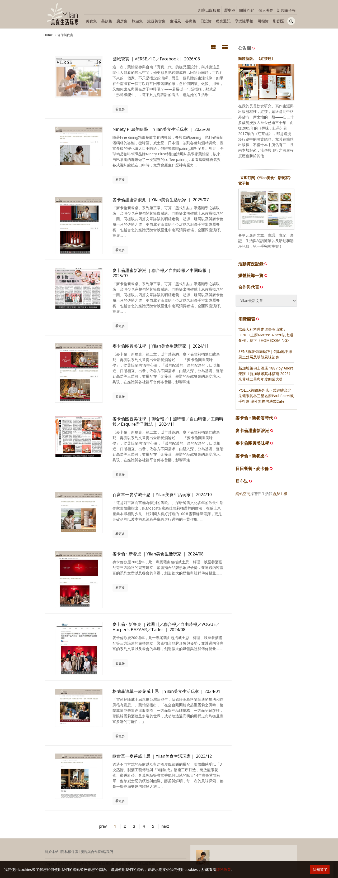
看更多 (120, 109)
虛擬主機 (280, 493)
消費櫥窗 (246, 319)
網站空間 (243, 493)
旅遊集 (137, 20)
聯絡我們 (106, 851)
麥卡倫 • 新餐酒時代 (254, 418)
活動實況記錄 (251, 264)
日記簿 (206, 20)
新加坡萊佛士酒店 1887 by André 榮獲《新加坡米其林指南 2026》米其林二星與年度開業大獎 (266, 374)
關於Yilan (247, 10)
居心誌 (242, 481)
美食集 (91, 20)
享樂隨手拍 (244, 20)
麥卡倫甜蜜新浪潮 (252, 430)
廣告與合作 (89, 851)
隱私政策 (223, 869)
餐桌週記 (223, 20)
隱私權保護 (69, 851)
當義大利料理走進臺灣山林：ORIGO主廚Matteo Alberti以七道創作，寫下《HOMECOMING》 (265, 335)
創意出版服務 (209, 10)
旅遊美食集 (156, 20)
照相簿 (263, 20)
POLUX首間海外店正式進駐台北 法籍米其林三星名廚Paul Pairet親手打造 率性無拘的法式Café (266, 396)
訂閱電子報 (286, 10)
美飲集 (106, 20)
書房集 (190, 20)
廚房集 (122, 20)
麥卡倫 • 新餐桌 (250, 456)
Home (48, 35)
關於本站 (52, 851)
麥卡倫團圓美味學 (252, 443)
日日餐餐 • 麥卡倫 (252, 468)
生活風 (175, 20)
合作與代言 (65, 35)
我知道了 (320, 869)
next (165, 826)
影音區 (278, 20)
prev (103, 826)
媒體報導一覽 (251, 275)
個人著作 (266, 10)
